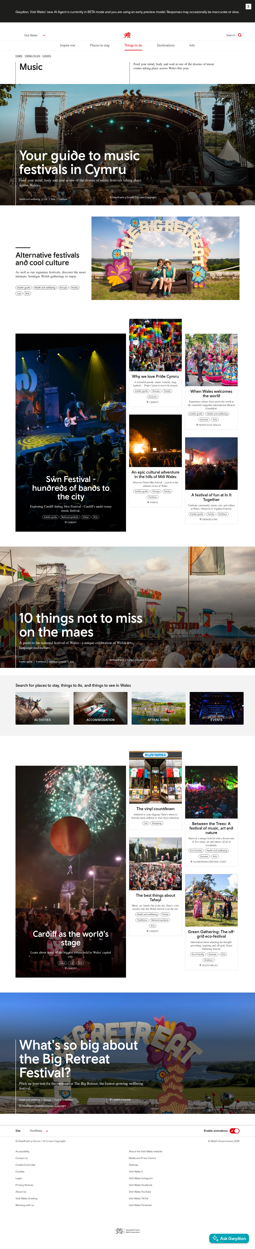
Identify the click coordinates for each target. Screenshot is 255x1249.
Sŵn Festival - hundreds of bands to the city (71, 487)
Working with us (24, 1205)
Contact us (21, 1158)
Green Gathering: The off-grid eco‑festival (211, 934)
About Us (20, 1191)
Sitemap (133, 1164)
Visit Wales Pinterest (140, 1205)
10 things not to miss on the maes (80, 625)
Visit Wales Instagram (141, 1178)
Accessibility (22, 1151)
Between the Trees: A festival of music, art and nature (211, 828)
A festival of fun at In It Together (211, 497)
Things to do (133, 45)
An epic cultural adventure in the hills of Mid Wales (155, 474)
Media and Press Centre (142, 1158)
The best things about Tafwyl (155, 897)
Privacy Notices (24, 1184)
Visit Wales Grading (26, 1198)
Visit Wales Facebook (140, 1184)
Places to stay (100, 45)
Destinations (166, 45)
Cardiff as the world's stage (71, 938)
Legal (18, 1178)
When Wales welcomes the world (211, 393)
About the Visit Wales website (145, 1151)
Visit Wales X (136, 1171)
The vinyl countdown (155, 808)
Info (192, 45)
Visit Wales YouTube (140, 1191)
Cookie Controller (25, 1164)
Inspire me (67, 45)
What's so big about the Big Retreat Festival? (78, 1059)
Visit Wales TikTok (138, 1198)
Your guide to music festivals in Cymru (79, 162)
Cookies (19, 1171)
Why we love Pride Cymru (155, 376)
